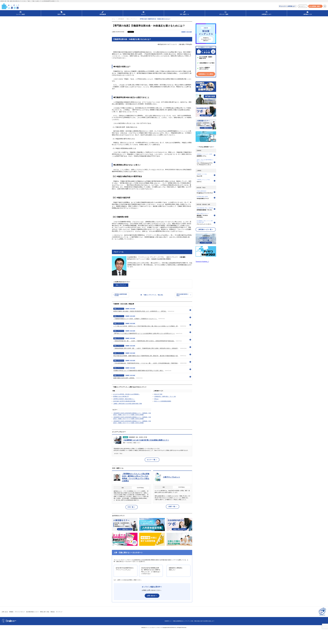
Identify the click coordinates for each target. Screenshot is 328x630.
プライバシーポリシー (20, 611)
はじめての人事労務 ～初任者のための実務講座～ (126, 394)
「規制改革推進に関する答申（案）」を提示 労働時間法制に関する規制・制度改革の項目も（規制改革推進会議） (146, 348)
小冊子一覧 (171, 506)
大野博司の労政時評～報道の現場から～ (124, 399)
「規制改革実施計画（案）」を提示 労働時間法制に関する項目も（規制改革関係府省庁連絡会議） (144, 341)
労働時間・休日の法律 (186, 32)
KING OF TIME (158, 394)
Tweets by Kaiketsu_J (202, 261)
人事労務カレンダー (266, 14)
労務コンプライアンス (121, 285)
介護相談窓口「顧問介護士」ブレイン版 (165, 396)
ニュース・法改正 (20, 14)
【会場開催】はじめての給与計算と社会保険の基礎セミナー (146, 440)
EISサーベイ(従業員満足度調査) (162, 401)
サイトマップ (59, 611)
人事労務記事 (102, 14)
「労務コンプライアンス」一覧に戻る (153, 295)
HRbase (156, 399)
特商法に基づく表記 (44, 611)
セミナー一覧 (151, 459)
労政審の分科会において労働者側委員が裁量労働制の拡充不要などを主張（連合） (138, 370)
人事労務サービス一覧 (204, 229)
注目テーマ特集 (61, 14)
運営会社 (53, 611)
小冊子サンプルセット (171, 477)
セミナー (115, 409)
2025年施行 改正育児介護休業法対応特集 (124, 401)
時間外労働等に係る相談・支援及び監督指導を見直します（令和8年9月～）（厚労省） (140, 311)
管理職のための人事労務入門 (121, 396)
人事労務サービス (307, 14)
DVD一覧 (130, 507)
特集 (114, 390)
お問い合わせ (151, 595)
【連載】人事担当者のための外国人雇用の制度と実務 (127, 403)
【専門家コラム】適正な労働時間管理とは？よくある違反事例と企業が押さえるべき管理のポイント (144, 333)
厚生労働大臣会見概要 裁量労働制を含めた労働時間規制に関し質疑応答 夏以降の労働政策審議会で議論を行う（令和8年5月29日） (146, 356)
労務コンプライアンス (131, 19)
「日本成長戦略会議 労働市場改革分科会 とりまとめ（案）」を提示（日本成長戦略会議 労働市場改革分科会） (146, 363)
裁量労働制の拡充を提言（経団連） (124, 378)
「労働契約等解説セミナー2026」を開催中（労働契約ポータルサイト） (135, 318)
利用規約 (11, 611)
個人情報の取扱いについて (32, 611)
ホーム (113, 19)
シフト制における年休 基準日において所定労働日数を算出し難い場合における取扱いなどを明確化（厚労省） (146, 326)
